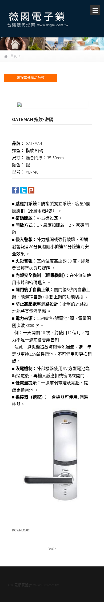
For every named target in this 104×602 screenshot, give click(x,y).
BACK (52, 549)
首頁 (13, 56)
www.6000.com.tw (46, 585)
